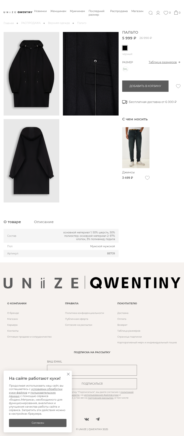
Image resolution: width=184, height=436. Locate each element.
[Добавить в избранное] (178, 86)
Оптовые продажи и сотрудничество (29, 336)
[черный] (125, 48)
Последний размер (96, 12)
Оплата (121, 318)
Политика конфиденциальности (84, 313)
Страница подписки (129, 336)
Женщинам (58, 11)
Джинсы (128, 172)
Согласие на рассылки (78, 324)
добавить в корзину (145, 86)
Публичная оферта (76, 318)
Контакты (13, 330)
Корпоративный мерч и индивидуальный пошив (147, 342)
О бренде (13, 313)
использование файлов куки (101, 394)
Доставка (122, 313)
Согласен (38, 423)
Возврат (122, 324)
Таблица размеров (163, 62)
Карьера (12, 324)
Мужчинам (77, 11)
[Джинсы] (136, 147)
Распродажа (119, 11)
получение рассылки (100, 397)
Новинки (40, 11)
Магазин (137, 11)
